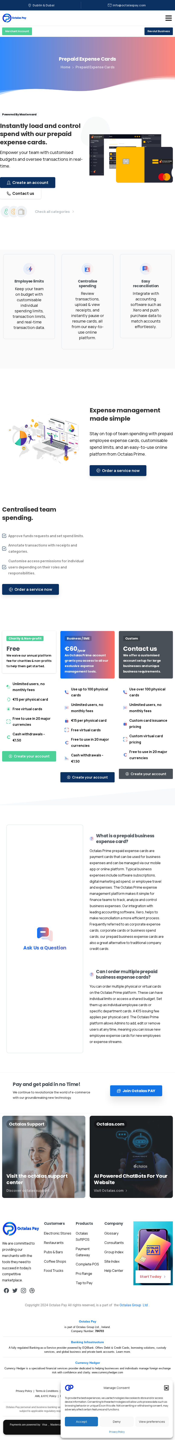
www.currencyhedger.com (107, 1372)
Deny (117, 1421)
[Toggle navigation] (168, 18)
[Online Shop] (21, 211)
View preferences (152, 1421)
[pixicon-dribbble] (32, 1290)
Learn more (123, 1351)
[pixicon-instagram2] (23, 1290)
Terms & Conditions (47, 1391)
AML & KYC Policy (46, 1396)
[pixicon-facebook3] (6, 1290)
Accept (81, 1421)
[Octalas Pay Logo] (21, 1228)
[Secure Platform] (6, 211)
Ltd (145, 1305)
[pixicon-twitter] (15, 1290)
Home (65, 67)
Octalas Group (131, 1305)
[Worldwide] (13, 211)
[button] (166, 1387)
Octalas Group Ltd (88, 1327)
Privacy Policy (117, 1432)
